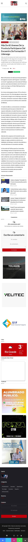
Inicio (4, 530)
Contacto (3, 502)
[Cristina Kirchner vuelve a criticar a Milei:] (5, 190)
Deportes (17, 489)
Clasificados (17, 530)
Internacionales (5, 491)
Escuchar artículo (14, 42)
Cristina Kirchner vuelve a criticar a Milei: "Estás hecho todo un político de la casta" (18, 191)
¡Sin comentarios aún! (14, 224)
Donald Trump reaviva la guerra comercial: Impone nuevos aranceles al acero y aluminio (17, 209)
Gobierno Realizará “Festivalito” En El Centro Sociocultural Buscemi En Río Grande (18, 182)
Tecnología (4, 489)
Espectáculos (19, 486)
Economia (11, 489)
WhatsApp (17, 71)
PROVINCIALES (5, 42)
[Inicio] (14, 3)
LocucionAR (17, 528)
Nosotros (3, 496)
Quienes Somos (10, 530)
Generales (13, 486)
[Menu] (2, 4)
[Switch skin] (26, 4)
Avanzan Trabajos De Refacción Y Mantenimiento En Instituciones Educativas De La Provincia (18, 200)
